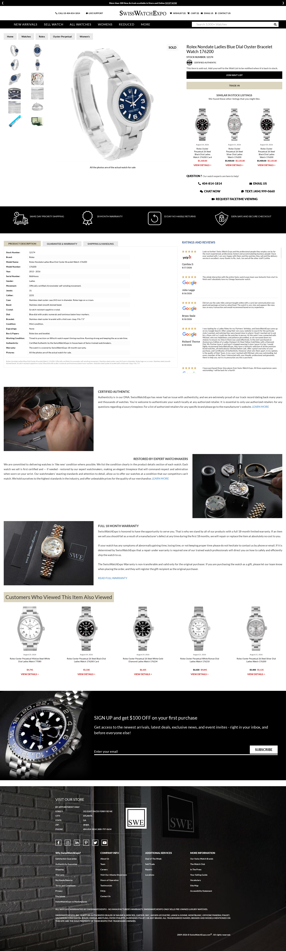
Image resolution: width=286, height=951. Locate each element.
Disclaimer (60, 896)
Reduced (126, 24)
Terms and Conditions (65, 885)
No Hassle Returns (64, 880)
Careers (104, 869)
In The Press (195, 869)
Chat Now (211, 191)
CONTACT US (224, 13)
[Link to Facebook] (58, 843)
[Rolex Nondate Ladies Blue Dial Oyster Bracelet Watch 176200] (112, 103)
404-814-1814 (73, 13)
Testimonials (106, 885)
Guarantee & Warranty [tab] (62, 243)
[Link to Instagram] (68, 843)
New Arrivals (25, 24)
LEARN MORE (260, 406)
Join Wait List (234, 75)
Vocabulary (195, 880)
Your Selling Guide (198, 875)
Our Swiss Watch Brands (201, 858)
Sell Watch (53, 24)
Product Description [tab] (22, 243)
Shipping (59, 869)
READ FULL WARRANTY (112, 578)
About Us (104, 858)
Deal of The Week (153, 858)
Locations (149, 875)
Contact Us (105, 896)
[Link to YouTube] (105, 843)
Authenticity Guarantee (66, 864)
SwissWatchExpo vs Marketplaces (71, 901)
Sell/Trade (150, 864)
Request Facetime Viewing (236, 199)
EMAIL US (208, 13)
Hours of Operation (109, 880)
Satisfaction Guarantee (66, 858)
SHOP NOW (171, 3)
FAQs (102, 891)
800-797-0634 (104, 829)
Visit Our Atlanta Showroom (113, 875)
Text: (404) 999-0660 (259, 191)
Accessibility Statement (201, 891)
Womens (105, 24)
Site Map (194, 885)
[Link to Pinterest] (86, 843)
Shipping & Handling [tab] (101, 243)
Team (102, 864)
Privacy (58, 891)
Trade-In (234, 85)
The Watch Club (197, 864)
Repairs (148, 869)
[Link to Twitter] (95, 843)
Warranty (59, 875)
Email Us (260, 183)
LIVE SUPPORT (96, 13)
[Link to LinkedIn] (77, 843)
